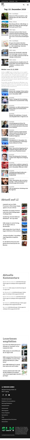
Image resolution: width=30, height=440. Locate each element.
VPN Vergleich (5, 410)
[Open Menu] (28, 4)
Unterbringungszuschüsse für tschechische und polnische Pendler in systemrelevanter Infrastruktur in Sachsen (18, 125)
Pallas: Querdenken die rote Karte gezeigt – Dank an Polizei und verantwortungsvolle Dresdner (18, 181)
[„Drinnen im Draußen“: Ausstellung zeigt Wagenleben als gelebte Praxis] (24, 237)
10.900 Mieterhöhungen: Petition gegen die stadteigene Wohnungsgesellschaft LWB (14, 283)
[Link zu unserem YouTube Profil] (9, 395)
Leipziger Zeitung (4, 1)
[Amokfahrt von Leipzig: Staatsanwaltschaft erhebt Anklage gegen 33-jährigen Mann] (24, 212)
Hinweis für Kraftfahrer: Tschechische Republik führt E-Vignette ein (18, 115)
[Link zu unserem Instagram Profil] (6, 395)
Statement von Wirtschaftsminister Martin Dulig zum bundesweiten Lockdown (18, 108)
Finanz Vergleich (6, 412)
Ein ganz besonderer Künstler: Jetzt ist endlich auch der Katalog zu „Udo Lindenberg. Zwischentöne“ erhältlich (18, 45)
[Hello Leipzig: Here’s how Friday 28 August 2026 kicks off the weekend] (24, 231)
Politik (10, 29)
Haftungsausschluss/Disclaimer (9, 419)
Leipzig (13, 50)
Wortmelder (11, 97)
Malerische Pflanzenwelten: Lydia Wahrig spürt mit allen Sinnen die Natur (18, 17)
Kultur (10, 13)
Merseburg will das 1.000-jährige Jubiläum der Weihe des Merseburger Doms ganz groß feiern (18, 25)
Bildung (10, 21)
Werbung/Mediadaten (7, 403)
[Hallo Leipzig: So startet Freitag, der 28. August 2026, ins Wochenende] (24, 225)
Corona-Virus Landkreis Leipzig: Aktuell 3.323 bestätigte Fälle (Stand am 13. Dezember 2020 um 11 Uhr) (18, 165)
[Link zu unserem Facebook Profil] (3, 395)
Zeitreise (15, 21)
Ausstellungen (15, 13)
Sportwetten (5, 415)
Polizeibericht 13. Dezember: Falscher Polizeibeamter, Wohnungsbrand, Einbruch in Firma (18, 141)
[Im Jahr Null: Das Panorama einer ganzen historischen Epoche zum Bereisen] (24, 243)
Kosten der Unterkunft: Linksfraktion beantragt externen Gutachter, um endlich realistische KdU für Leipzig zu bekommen (18, 55)
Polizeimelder (12, 89)
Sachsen (14, 59)
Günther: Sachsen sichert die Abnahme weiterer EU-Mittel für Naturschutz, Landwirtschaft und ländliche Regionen (18, 134)
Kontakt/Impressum (7, 399)
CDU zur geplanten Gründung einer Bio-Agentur (18, 189)
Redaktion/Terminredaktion (8, 401)
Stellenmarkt (11, 1)
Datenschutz (5, 421)
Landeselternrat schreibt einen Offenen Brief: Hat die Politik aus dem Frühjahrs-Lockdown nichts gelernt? (18, 64)
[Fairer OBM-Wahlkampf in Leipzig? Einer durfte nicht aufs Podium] (24, 366)
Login (28, 1)
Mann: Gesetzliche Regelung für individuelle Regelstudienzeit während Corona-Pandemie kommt (18, 149)
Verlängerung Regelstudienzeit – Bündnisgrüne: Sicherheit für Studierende (18, 173)
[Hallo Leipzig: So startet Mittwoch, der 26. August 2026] (24, 353)
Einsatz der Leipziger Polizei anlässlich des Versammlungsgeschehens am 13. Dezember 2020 (19, 92)
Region (13, 29)
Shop (16, 1)
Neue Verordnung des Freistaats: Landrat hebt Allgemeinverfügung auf (18, 157)
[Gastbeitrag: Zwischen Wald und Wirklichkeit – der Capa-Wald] (24, 218)
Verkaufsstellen (5, 405)
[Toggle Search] (24, 5)
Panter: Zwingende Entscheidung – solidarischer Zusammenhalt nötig (18, 99)
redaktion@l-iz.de (19, 85)
